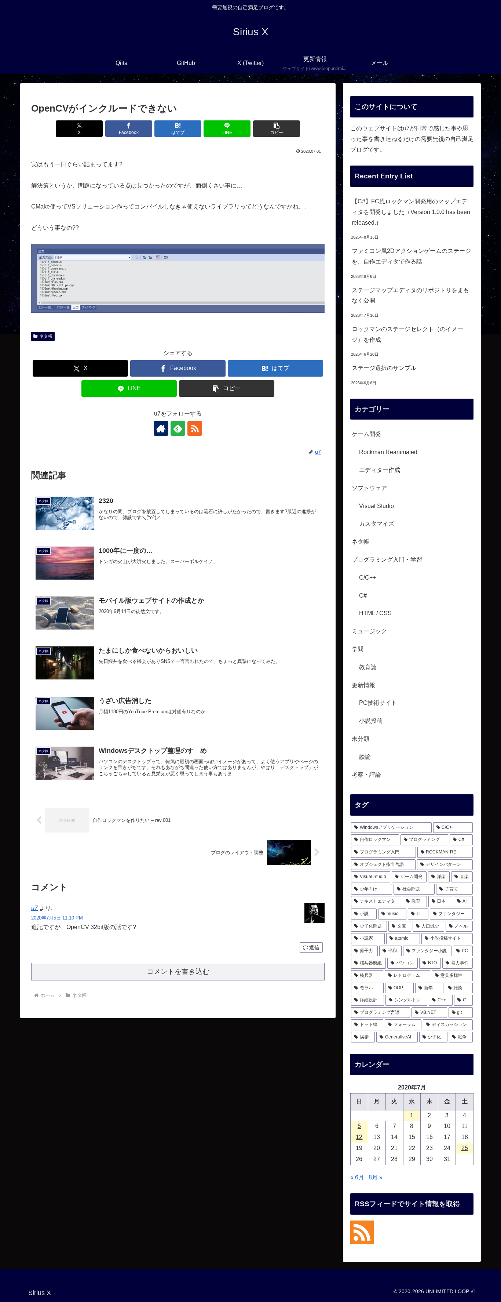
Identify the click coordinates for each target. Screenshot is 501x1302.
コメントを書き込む (178, 971)
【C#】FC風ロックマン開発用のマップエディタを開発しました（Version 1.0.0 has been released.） (411, 212)
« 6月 (357, 1177)
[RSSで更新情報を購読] (194, 428)
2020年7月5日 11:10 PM (57, 918)
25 (464, 1148)
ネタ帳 (45, 336)
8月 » (376, 1177)
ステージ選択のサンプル (384, 368)
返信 (314, 947)
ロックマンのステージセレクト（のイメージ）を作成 (407, 334)
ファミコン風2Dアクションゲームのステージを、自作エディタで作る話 (411, 256)
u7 (34, 908)
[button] (276, 128)
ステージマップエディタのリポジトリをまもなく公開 (410, 295)
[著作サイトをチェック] (161, 428)
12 (359, 1137)
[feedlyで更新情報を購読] (178, 428)
